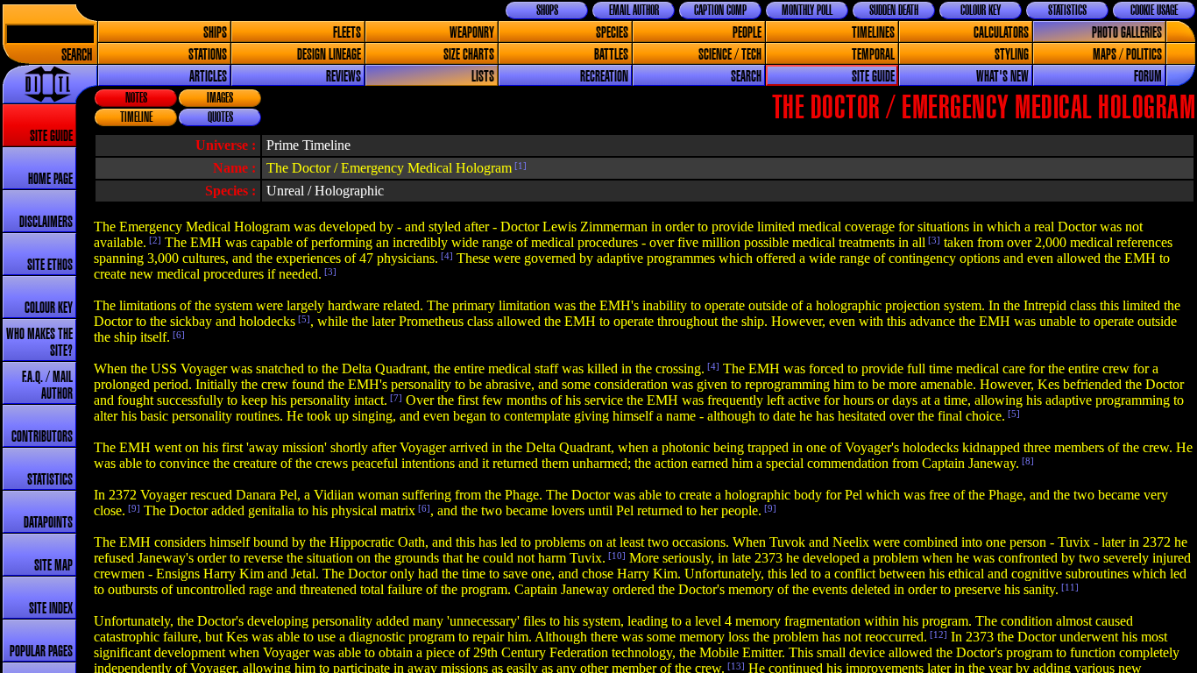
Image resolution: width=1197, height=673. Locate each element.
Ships (215, 32)
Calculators (1001, 32)
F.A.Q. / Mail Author (47, 385)
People (747, 32)
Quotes (220, 117)
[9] (132, 508)
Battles (611, 54)
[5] (302, 319)
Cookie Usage (1154, 10)
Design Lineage (329, 54)
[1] (519, 165)
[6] (177, 334)
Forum (1148, 76)
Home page (50, 179)
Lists (482, 76)
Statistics (1067, 10)
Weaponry (472, 32)
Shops (547, 10)
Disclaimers (46, 222)
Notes (136, 98)
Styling (1012, 54)
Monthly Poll (807, 10)
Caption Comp (720, 10)
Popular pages (41, 651)
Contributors (42, 436)
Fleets (347, 32)
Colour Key (980, 10)
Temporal (873, 54)
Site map (53, 565)
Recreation (604, 76)
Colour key (49, 308)
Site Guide (873, 76)
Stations (207, 54)
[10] (616, 555)
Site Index (51, 608)
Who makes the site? (39, 343)
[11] (1069, 587)
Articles (208, 76)
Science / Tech (729, 54)
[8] (1026, 461)
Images (220, 98)
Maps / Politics (1127, 54)
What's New (1002, 76)
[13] (735, 666)
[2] (153, 240)
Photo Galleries (1127, 32)
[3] (932, 240)
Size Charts (468, 54)
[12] (937, 634)
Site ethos (50, 265)
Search (76, 55)
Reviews (343, 76)
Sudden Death (893, 10)
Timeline (136, 117)
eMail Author (634, 10)
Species (612, 32)
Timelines (873, 32)
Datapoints (48, 522)
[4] (445, 256)
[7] (394, 398)
